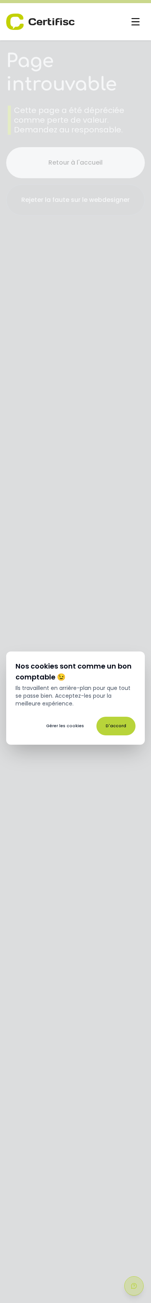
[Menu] (135, 21)
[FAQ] (134, 1286)
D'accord (116, 726)
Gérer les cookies (65, 726)
